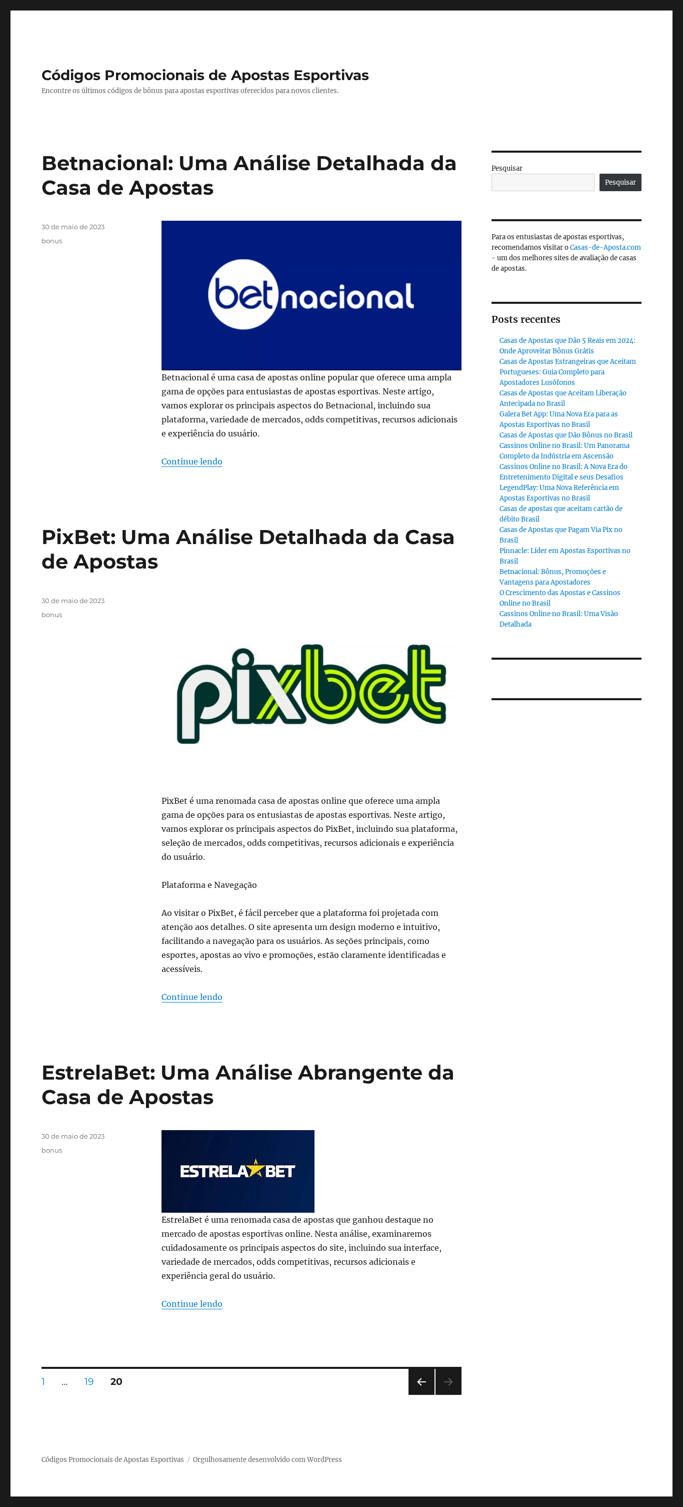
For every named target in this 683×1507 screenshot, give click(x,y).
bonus (52, 241)
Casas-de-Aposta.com (605, 247)
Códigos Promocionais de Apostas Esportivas (205, 75)
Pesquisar (507, 168)
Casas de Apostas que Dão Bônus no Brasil (566, 435)
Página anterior (421, 1394)
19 (93, 1381)
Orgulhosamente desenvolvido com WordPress (267, 1459)
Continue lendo (192, 461)
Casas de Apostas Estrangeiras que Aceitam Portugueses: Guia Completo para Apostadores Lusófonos (568, 372)
